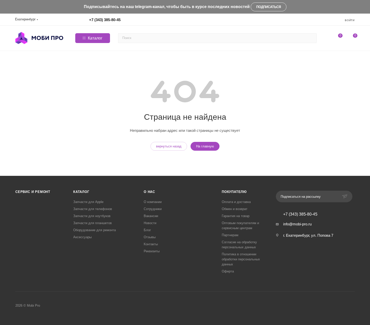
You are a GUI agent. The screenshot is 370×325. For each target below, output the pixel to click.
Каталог (81, 192)
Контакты (151, 244)
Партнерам (230, 235)
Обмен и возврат (234, 209)
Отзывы (150, 237)
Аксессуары (82, 237)
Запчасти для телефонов (92, 209)
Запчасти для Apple (88, 202)
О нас (149, 192)
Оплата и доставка (236, 202)
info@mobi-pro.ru (297, 224)
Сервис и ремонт (32, 192)
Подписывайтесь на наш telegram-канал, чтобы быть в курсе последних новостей (167, 7)
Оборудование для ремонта (94, 230)
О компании (153, 202)
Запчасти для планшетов (92, 223)
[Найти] (312, 38)
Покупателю (234, 192)
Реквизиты (152, 251)
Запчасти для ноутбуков (91, 216)
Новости (150, 223)
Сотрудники (153, 209)
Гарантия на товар (235, 216)
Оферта (228, 271)
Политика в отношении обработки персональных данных (241, 259)
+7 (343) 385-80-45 (105, 20)
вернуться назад (168, 146)
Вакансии (151, 216)
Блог (147, 230)
